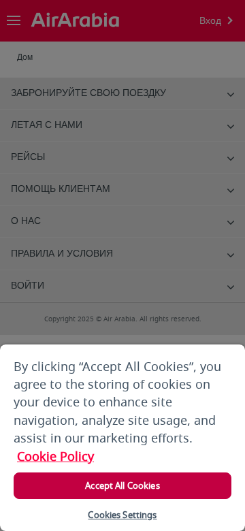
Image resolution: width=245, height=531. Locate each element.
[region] (122, 437)
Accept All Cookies (122, 485)
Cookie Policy (55, 457)
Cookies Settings (122, 515)
